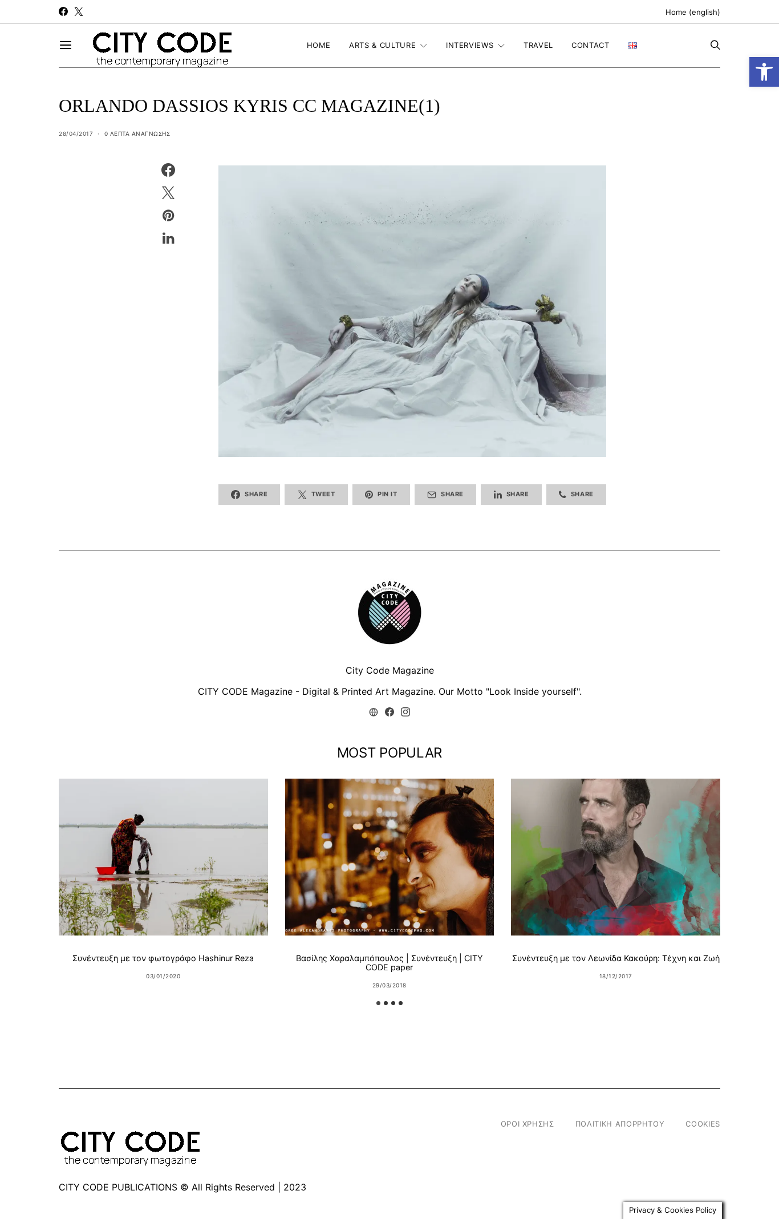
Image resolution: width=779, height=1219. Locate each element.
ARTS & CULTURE (382, 45)
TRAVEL (538, 45)
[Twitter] (78, 11)
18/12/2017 (615, 976)
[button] (764, 72)
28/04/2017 (76, 133)
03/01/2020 (163, 976)
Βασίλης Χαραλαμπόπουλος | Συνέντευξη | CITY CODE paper (389, 962)
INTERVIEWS (470, 45)
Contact (590, 45)
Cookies (702, 1123)
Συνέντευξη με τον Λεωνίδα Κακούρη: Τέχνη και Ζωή (616, 958)
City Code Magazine (390, 670)
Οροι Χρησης (527, 1123)
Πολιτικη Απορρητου (620, 1123)
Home (319, 45)
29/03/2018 (389, 985)
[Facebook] (63, 11)
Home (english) (693, 12)
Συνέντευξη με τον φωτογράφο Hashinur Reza (163, 958)
